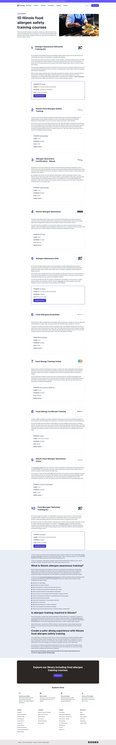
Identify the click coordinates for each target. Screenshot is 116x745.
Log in (86, 5)
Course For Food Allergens (46, 484)
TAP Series (42, 234)
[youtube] (91, 742)
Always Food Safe (44, 187)
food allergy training (38, 467)
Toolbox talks (83, 723)
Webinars (82, 714)
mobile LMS (60, 281)
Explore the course (39, 95)
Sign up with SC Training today (46, 652)
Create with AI (20, 721)
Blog (81, 712)
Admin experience (21, 714)
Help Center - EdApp (64, 719)
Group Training (20, 725)
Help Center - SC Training (65, 716)
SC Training (42, 84)
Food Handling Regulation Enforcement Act (50, 577)
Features (19, 712)
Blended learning (42, 721)
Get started (62, 712)
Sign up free (58, 675)
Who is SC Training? (43, 714)
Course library (20, 719)
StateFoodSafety (44, 136)
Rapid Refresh (20, 731)
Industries (82, 719)
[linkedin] (89, 742)
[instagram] (97, 742)
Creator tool (20, 723)
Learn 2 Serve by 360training (47, 387)
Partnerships (62, 721)
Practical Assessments (22, 729)
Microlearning (41, 716)
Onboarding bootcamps (65, 714)
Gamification (41, 723)
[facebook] (95, 742)
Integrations (83, 721)
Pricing (65, 5)
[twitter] (93, 742)
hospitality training (63, 523)
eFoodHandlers (43, 337)
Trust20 (42, 436)
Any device (41, 719)
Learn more (62, 1)
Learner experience (22, 727)
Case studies (83, 716)
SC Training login (63, 723)
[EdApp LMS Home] (21, 5)
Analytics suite (20, 716)
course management (79, 76)
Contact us (61, 729)
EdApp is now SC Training (44, 712)
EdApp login (62, 725)
